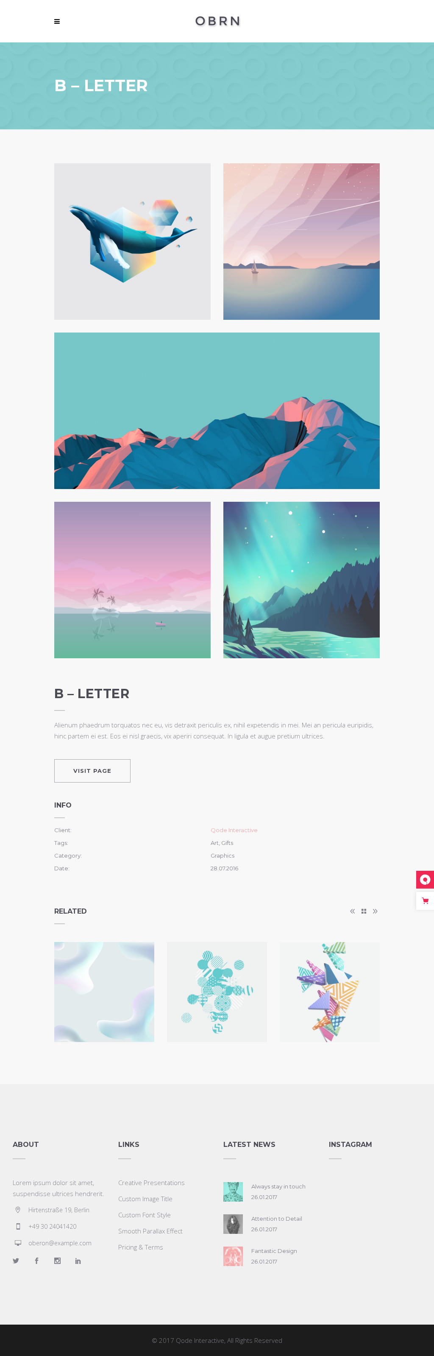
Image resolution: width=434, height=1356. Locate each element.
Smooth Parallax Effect (150, 1231)
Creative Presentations (151, 1182)
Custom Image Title (145, 1198)
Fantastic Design (274, 1250)
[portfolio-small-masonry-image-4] (132, 580)
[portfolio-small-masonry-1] (132, 241)
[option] (104, 992)
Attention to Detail (276, 1218)
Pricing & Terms (140, 1247)
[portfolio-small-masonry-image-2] (301, 241)
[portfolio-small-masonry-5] (301, 580)
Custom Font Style (144, 1215)
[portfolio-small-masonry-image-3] (217, 411)
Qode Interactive (234, 830)
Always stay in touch (278, 1186)
